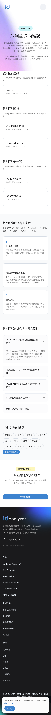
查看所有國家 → (11, 452)
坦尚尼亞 (8, 446)
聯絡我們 (6, 680)
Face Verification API (11, 582)
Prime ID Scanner (9, 595)
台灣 (25, 441)
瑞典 (6, 441)
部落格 (5, 668)
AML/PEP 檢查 (8, 576)
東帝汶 (29, 446)
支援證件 (6, 634)
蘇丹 (19, 435)
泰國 (19, 446)
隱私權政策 (37, 694)
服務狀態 (6, 674)
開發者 (5, 662)
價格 (4, 656)
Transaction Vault (10, 589)
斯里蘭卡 (8, 435)
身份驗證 (6, 616)
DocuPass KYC (9, 570)
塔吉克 (35, 441)
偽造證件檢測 (8, 628)
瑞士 (16, 441)
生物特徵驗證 (8, 622)
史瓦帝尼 (41, 435)
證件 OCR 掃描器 (9, 610)
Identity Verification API (12, 564)
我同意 (10, 708)
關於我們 (6, 649)
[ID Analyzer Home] (7, 7)
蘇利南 (29, 435)
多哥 (39, 446)
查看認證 (20, 545)
